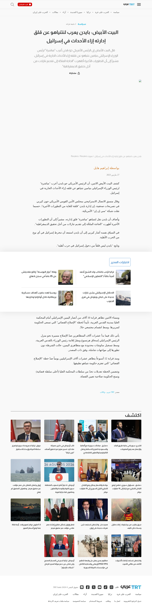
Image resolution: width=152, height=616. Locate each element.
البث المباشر (23, 4)
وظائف (108, 601)
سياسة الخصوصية (79, 601)
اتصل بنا (117, 601)
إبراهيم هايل (101, 168)
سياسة (82, 24)
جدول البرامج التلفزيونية (132, 601)
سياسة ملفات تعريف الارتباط (58, 601)
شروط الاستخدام (95, 601)
